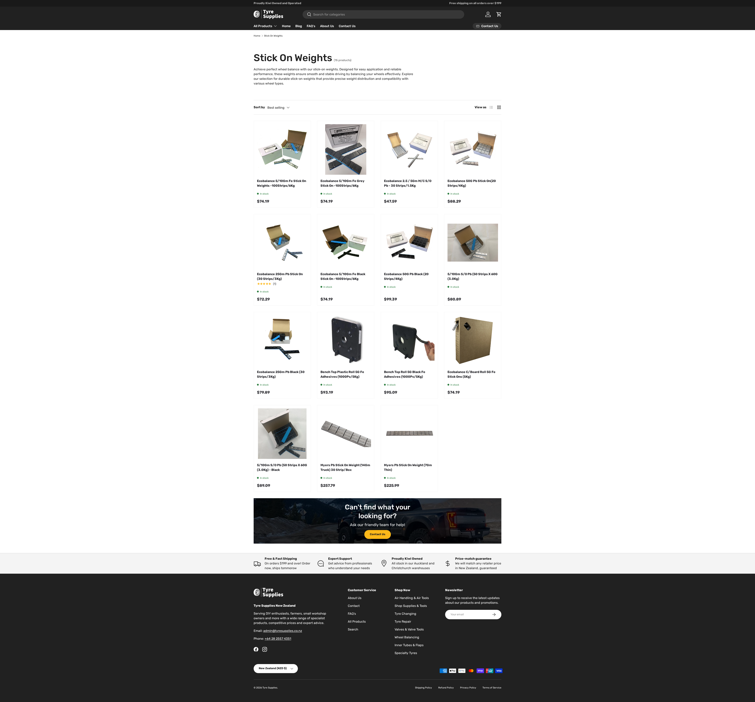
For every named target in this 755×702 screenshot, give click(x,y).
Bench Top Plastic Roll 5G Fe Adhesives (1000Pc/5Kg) (342, 374)
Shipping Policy (423, 687)
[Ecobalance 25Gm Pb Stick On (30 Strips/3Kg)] (282, 242)
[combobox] (383, 14)
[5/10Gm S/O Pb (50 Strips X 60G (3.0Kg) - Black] (282, 433)
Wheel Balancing (407, 637)
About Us (327, 26)
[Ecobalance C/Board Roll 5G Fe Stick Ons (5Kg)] (472, 340)
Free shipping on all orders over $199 (475, 3)
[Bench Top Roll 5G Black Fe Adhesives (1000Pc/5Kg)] (409, 340)
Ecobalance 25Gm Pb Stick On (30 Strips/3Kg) (280, 276)
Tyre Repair (403, 621)
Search (353, 629)
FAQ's (311, 26)
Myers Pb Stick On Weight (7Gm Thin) (408, 467)
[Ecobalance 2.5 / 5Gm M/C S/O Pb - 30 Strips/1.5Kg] (409, 149)
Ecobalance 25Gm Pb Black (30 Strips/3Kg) (281, 374)
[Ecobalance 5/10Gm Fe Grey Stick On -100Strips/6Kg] (345, 149)
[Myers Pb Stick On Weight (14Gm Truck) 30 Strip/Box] (345, 433)
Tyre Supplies (269, 687)
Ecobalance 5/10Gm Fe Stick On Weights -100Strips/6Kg (281, 183)
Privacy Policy (468, 687)
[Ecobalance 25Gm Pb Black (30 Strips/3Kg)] (282, 340)
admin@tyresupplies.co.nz (282, 631)
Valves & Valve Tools (409, 629)
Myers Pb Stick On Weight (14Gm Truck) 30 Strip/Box (345, 467)
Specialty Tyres (406, 653)
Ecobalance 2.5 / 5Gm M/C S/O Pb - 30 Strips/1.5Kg (407, 183)
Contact (354, 606)
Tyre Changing (405, 614)
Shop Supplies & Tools (411, 606)
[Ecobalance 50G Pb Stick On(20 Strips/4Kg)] (472, 149)
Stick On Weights (273, 35)
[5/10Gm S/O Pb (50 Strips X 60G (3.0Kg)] (472, 242)
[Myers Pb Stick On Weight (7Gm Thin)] (409, 433)
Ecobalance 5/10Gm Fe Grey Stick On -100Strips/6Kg (342, 183)
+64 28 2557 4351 (278, 638)
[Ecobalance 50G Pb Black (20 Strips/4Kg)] (409, 242)
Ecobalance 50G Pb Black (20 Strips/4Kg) (406, 276)
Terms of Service (491, 687)
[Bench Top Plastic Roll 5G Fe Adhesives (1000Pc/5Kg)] (345, 340)
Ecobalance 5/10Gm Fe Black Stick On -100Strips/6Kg (342, 276)
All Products (263, 26)
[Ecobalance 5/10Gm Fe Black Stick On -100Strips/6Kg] (345, 242)
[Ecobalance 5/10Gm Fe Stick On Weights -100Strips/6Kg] (282, 149)
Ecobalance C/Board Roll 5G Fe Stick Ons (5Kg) (471, 374)
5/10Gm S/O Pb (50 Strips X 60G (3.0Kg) (472, 276)
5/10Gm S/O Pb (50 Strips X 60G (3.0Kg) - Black (282, 467)
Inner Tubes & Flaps (409, 645)
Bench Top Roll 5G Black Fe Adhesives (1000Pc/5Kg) (404, 374)
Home (286, 26)
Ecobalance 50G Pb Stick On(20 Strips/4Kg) (471, 183)
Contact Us (347, 26)
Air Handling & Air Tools (412, 598)
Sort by (259, 107)
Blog (298, 26)
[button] (499, 14)
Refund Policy (446, 687)
